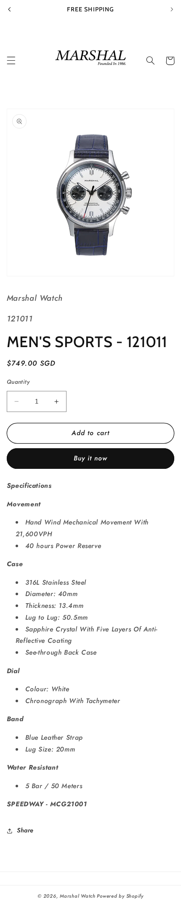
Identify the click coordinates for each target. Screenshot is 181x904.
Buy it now (91, 458)
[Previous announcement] (9, 9)
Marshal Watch (78, 896)
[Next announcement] (171, 9)
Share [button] (25, 830)
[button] (11, 60)
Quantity (18, 381)
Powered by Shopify (120, 896)
